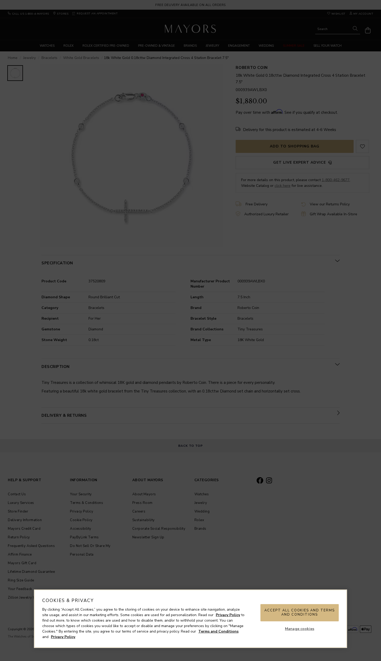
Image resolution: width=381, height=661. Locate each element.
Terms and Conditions (218, 631)
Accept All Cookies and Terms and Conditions (299, 612)
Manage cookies (299, 628)
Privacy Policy (228, 614)
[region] (190, 618)
